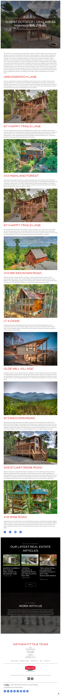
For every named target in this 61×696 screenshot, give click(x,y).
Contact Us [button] (30, 622)
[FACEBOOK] (5, 691)
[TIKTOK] (14, 691)
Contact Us (47, 660)
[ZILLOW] (27, 691)
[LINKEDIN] (11, 691)
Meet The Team (14, 660)
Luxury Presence (33, 684)
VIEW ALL (30, 584)
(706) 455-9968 (30, 652)
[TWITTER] (18, 691)
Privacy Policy (19, 687)
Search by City (34, 660)
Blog (41, 660)
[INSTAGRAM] (8, 691)
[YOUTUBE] (21, 691)
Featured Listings (24, 660)
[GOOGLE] (24, 691)
